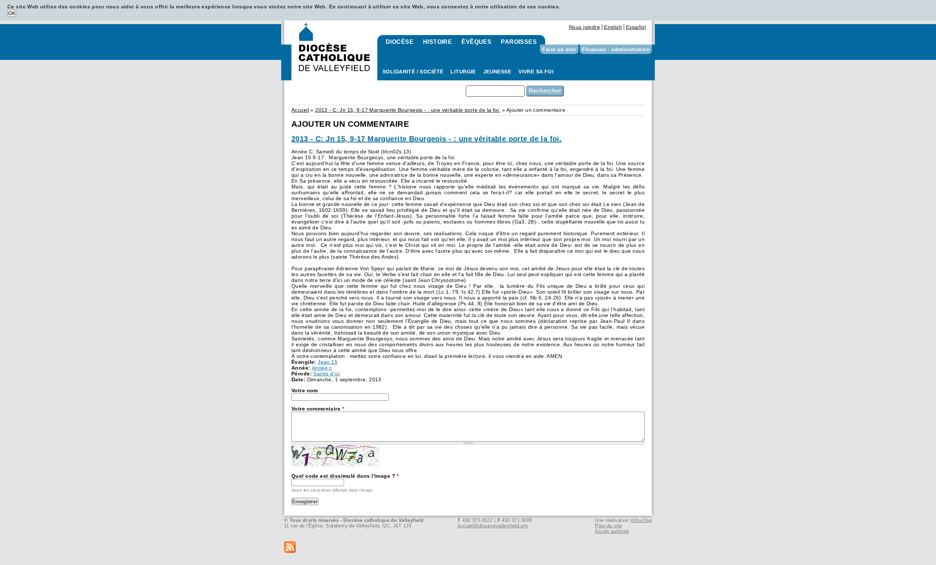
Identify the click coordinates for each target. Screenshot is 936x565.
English (613, 27)
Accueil (300, 110)
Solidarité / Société (412, 72)
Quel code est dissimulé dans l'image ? (345, 476)
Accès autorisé (612, 531)
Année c (322, 368)
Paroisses (519, 42)
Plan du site (608, 525)
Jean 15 (327, 362)
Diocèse (400, 42)
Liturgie (463, 72)
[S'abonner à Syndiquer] (468, 547)
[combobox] (495, 91)
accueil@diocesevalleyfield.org (492, 525)
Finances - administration (616, 49)
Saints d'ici (326, 374)
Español (636, 27)
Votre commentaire (317, 409)
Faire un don (559, 49)
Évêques (476, 42)
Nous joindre (584, 27)
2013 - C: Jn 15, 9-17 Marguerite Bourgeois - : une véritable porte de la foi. (407, 110)
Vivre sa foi (536, 72)
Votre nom (304, 390)
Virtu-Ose (641, 520)
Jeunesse (497, 72)
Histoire (437, 42)
